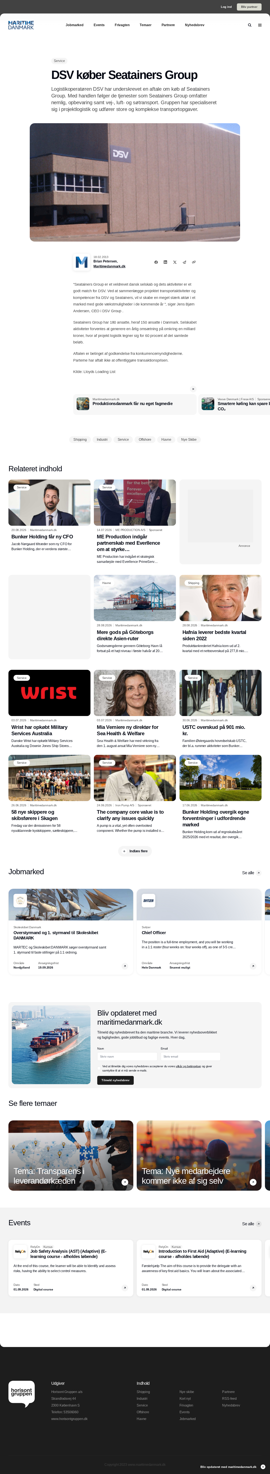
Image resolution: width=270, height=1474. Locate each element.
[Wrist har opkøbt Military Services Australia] (49, 709)
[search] (249, 25)
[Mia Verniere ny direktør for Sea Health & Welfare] (135, 709)
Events (185, 1412)
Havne (141, 1419)
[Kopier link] (194, 262)
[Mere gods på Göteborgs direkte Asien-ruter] (135, 614)
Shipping (143, 1392)
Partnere (228, 1392)
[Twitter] (175, 262)
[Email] (184, 262)
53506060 (70, 1412)
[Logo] (21, 25)
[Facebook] (156, 262)
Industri (142, 1398)
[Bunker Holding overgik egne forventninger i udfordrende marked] (221, 797)
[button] (193, 389)
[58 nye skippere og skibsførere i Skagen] (49, 794)
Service (142, 1405)
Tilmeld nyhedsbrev (115, 1080)
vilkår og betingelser (188, 1066)
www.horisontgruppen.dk (69, 1419)
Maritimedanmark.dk (109, 266)
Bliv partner (249, 6)
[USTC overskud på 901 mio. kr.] (221, 709)
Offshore (143, 1412)
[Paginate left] (12, 932)
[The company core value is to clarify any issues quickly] (135, 794)
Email (164, 1048)
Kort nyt (185, 1398)
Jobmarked (188, 1419)
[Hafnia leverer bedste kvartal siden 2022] (221, 614)
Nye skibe (187, 1392)
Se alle (248, 872)
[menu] (260, 25)
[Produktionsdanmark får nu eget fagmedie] (135, 404)
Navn (100, 1048)
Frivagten (186, 1405)
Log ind (226, 6)
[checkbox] (99, 1068)
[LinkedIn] (165, 262)
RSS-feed (229, 1398)
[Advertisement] (220, 516)
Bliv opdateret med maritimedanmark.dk (228, 1467)
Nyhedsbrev (231, 1405)
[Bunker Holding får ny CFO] (49, 516)
